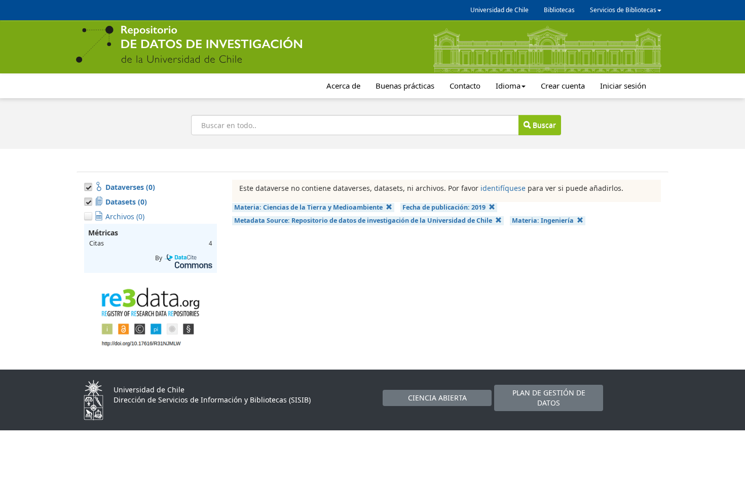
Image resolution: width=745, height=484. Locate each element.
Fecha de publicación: (444, 207)
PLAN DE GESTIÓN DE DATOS (548, 398)
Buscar (543, 125)
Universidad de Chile (499, 10)
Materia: (308, 207)
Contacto (465, 85)
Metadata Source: (363, 220)
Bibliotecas (559, 10)
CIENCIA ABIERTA (437, 397)
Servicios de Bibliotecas (623, 10)
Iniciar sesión (623, 85)
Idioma (508, 85)
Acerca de (343, 85)
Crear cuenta (563, 85)
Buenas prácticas (405, 85)
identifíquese (503, 188)
